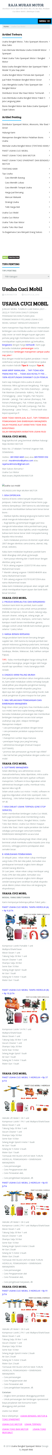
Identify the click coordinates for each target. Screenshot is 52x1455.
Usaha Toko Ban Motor (13, 222)
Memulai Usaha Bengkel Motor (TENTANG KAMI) (25, 145)
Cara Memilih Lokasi (14, 182)
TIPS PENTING (9, 270)
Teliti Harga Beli (12, 207)
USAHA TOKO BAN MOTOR (15, 1429)
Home (6, 26)
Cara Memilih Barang (15, 177)
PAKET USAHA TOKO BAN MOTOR (18, 155)
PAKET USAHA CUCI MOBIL (15, 150)
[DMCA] (11, 257)
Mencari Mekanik (13, 197)
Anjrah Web (27, 1449)
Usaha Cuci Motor (10, 217)
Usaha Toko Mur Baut (12, 227)
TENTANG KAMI (9, 168)
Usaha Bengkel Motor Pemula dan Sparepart (23, 75)
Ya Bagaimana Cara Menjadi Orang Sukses (22, 232)
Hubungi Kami (8, 132)
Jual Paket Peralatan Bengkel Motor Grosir (22, 79)
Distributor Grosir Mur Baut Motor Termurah (23, 93)
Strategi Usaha (12, 202)
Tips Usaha (7, 173)
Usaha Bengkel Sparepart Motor (26, 1446)
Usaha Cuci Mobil (10, 212)
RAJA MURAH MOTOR (26, 5)
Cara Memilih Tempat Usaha (18, 187)
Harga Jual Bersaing (14, 192)
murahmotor (10, 294)
